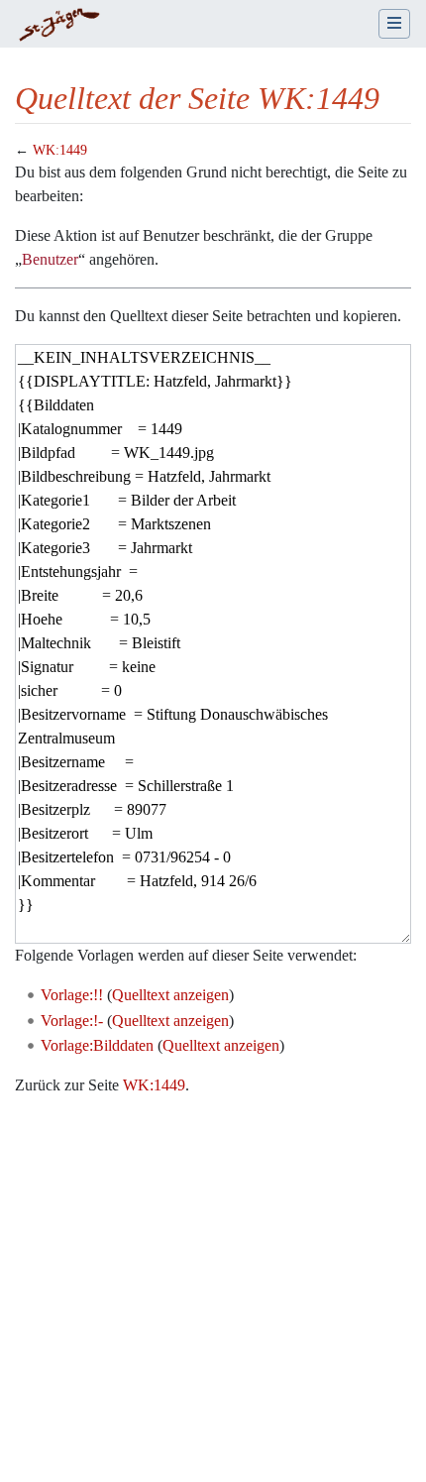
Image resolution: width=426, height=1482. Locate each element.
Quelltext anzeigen (170, 994)
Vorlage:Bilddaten (97, 1045)
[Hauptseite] (59, 26)
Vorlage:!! (72, 994)
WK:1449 (60, 150)
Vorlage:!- (72, 1020)
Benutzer (50, 259)
